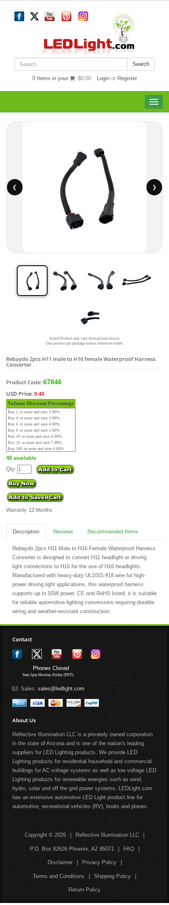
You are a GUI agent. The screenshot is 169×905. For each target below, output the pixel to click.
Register (127, 78)
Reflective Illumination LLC (107, 835)
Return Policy (84, 890)
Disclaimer (60, 862)
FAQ (128, 849)
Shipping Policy (112, 876)
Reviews (63, 532)
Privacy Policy (99, 862)
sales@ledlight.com (61, 688)
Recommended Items (112, 532)
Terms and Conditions (58, 876)
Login (103, 78)
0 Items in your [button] (51, 78)
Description (26, 532)
